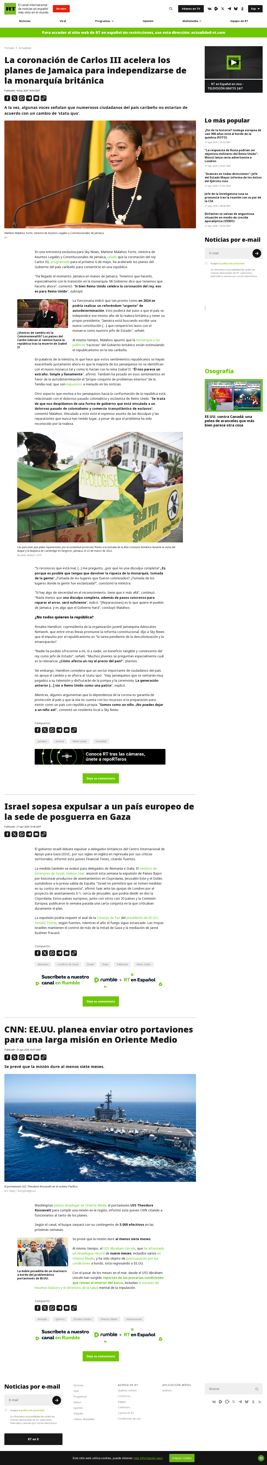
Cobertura (124, 1407)
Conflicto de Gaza (67, 964)
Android (166, 1390)
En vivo (61, 9)
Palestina (122, 964)
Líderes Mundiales (84, 1419)
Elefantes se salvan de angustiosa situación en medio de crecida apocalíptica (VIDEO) (229, 217)
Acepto (228, 263)
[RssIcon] (260, 1402)
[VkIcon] (210, 9)
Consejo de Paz (108, 917)
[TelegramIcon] (229, 9)
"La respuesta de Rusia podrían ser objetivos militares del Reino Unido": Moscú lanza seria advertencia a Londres (231, 155)
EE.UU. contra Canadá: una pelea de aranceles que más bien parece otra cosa (229, 421)
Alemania (43, 964)
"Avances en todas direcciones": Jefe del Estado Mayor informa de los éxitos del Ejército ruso (233, 177)
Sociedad (101, 741)
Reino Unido (80, 741)
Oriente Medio (109, 1319)
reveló (112, 256)
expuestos (74, 384)
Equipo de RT (239, 21)
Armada (42, 1319)
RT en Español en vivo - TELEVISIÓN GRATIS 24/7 (226, 86)
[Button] (171, 8)
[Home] (10, 9)
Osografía (219, 371)
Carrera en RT (126, 1413)
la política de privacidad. (232, 263)
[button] (234, 62)
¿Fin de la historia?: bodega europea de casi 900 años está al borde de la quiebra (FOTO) (233, 134)
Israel (90, 964)
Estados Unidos (82, 1319)
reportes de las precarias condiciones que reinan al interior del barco (117, 1280)
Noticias (25, 21)
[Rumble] (216, 9)
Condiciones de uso (129, 1418)
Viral (63, 21)
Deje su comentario (101, 778)
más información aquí (148, 1458)
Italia (105, 964)
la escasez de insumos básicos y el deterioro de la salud (97, 1285)
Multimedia (190, 21)
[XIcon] (223, 9)
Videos (77, 1402)
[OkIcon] (242, 9)
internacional (133, 1319)
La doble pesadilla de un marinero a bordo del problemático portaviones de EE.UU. (42, 1274)
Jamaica (42, 741)
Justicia (60, 741)
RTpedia (78, 1413)
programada (60, 261)
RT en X (33, 1439)
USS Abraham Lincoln (119, 1248)
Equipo (122, 1402)
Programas (102, 21)
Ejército (60, 1319)
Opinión (148, 21)
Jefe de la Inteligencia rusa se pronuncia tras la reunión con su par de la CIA (233, 197)
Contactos (124, 1396)
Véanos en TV (191, 9)
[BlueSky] (236, 9)
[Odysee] (227, 1402)
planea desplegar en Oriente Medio (80, 1205)
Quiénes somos (127, 1390)
